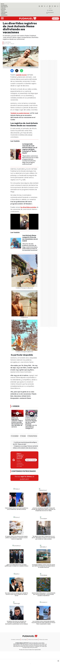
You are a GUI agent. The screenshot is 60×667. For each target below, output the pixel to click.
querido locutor (21, 75)
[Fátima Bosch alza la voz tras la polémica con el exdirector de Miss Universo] (16, 500)
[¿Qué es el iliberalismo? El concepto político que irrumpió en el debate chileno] (16, 556)
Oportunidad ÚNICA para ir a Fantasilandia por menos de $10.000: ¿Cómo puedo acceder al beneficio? (43, 594)
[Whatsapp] (58, 6)
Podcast (3, 8)
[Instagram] (53, 6)
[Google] (39, 6)
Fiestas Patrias (33, 436)
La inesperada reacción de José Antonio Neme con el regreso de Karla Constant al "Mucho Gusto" (29, 148)
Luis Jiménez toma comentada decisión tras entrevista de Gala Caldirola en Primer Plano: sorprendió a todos (43, 623)
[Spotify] (55, 6)
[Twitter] (17, 71)
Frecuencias (4, 6)
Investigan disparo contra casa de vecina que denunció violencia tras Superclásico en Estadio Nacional (43, 566)
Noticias (3, 9)
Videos (3, 10)
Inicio (2, 3)
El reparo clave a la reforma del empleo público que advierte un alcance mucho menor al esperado (16, 538)
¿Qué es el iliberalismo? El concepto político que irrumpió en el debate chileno (16, 565)
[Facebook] (42, 6)
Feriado (23, 436)
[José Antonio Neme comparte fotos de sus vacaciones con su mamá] (15, 243)
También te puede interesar (20, 113)
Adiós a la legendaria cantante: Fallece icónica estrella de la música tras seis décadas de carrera (17, 422)
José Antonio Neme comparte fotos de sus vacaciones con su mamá (30, 238)
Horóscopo (4, 15)
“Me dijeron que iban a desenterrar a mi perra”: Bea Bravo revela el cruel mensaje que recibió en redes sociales (43, 538)
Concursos (4, 12)
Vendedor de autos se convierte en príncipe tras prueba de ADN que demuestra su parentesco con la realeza (16, 623)
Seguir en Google (31, 460)
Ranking (3, 13)
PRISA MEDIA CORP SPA (22, 643)
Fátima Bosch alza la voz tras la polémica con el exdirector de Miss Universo (16, 508)
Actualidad (15, 436)
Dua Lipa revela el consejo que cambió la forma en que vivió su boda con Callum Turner (16, 594)
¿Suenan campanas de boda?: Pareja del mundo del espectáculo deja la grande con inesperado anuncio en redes (43, 509)
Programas (4, 5)
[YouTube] (50, 6)
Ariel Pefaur (8, 42)
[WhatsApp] (22, 71)
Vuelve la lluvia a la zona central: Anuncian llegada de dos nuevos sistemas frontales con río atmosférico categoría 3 (31, 423)
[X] (45, 6)
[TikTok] (47, 6)
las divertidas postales (28, 207)
